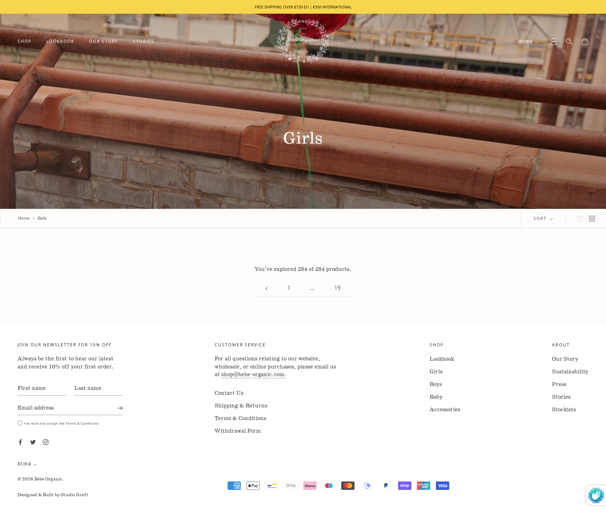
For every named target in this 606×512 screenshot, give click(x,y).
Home (24, 218)
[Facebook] (20, 442)
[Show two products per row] (580, 218)
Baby (436, 397)
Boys (436, 384)
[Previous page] (266, 288)
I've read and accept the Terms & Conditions (61, 423)
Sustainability (570, 371)
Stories (143, 41)
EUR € (525, 41)
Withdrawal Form (238, 431)
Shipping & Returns (241, 406)
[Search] (569, 41)
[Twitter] (33, 442)
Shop (25, 41)
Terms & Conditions (240, 418)
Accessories (445, 409)
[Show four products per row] (592, 218)
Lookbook (60, 41)
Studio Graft (74, 495)
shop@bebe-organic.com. (254, 374)
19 (337, 288)
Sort (540, 218)
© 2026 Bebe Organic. (41, 479)
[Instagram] (45, 442)
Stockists (564, 409)
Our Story (103, 41)
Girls (436, 371)
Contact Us (229, 393)
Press (559, 384)
